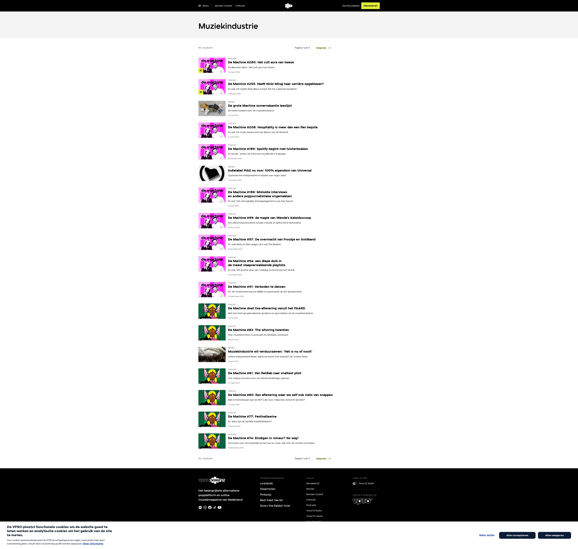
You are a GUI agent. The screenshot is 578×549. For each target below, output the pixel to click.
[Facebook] (210, 507)
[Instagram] (205, 507)
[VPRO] (362, 502)
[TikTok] (215, 507)
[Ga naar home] (289, 6)
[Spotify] (200, 507)
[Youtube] (219, 507)
